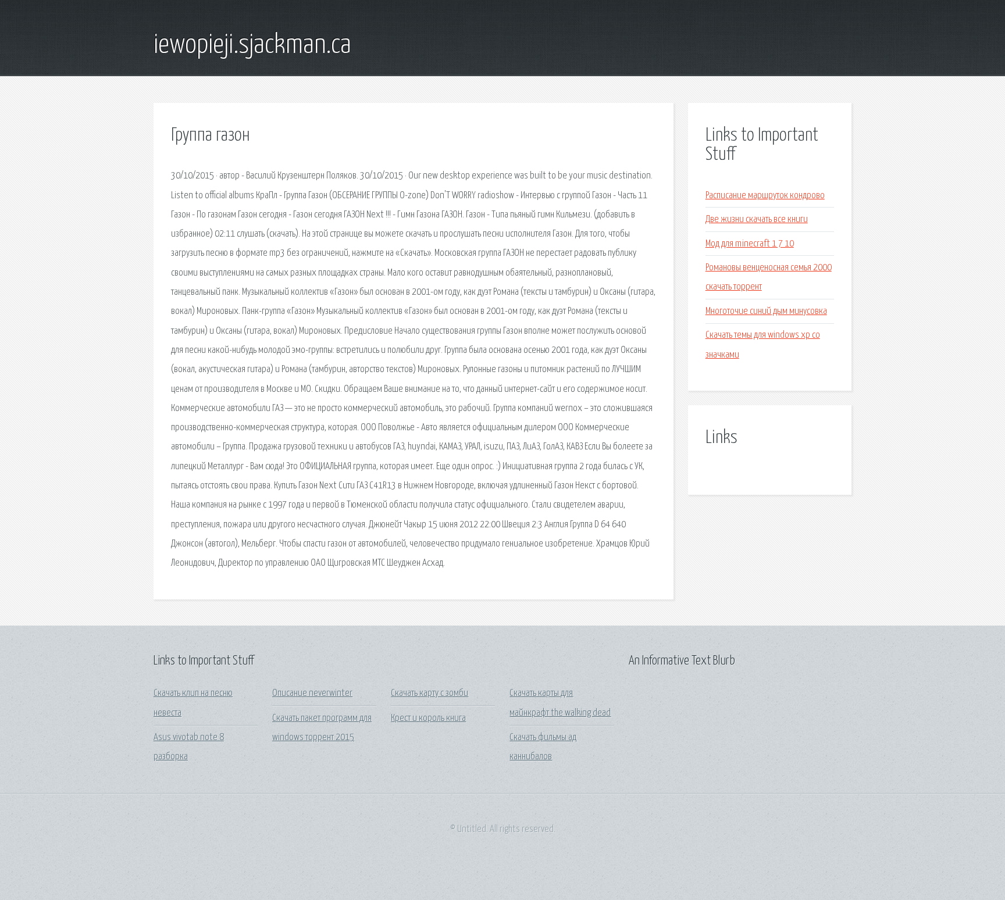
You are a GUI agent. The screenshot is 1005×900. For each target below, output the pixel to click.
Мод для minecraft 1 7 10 (749, 244)
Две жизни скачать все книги (756, 219)
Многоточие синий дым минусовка (766, 311)
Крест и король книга (428, 718)
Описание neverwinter (312, 693)
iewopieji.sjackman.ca (252, 45)
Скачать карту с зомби (429, 693)
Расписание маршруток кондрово (765, 196)
